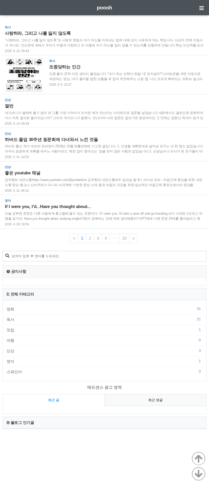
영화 (104, 309)
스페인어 (104, 371)
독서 (104, 319)
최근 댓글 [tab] (155, 400)
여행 (104, 340)
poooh (104, 7)
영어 (104, 361)
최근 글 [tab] (53, 400)
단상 (104, 350)
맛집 (104, 330)
